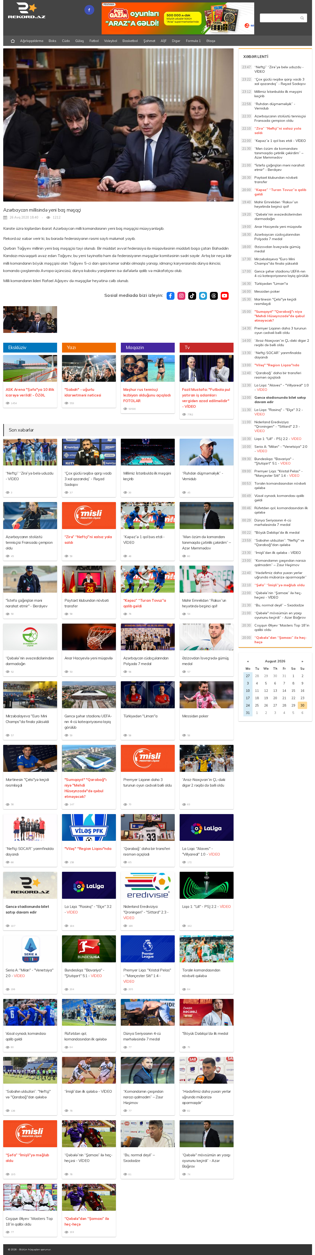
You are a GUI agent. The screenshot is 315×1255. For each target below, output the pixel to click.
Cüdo (66, 41)
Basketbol (130, 41)
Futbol (94, 41)
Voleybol (110, 41)
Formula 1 (193, 41)
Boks (52, 41)
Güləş (79, 41)
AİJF (164, 41)
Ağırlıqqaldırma (31, 41)
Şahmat (149, 41)
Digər (176, 41)
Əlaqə (210, 41)
